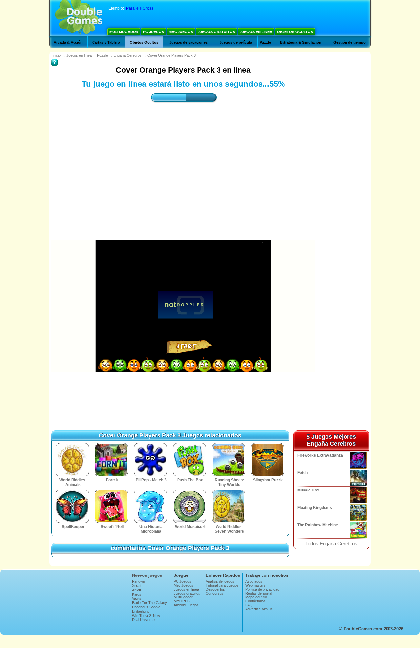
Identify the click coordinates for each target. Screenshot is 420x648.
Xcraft (136, 586)
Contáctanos (255, 601)
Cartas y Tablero (106, 42)
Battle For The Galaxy (149, 603)
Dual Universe (143, 620)
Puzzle (265, 42)
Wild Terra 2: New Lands (146, 617)
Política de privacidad (262, 589)
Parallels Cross (139, 8)
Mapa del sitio (256, 597)
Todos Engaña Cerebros (331, 543)
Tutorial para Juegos (222, 585)
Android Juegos (186, 605)
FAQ (249, 605)
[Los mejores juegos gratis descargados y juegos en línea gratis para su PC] (78, 18)
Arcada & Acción (68, 42)
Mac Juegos (181, 32)
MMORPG (182, 601)
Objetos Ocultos (295, 32)
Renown (138, 581)
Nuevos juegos (147, 575)
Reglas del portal (258, 593)
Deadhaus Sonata (146, 607)
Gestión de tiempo (349, 42)
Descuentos (215, 589)
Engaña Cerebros (128, 55)
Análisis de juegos (220, 581)
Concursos (214, 593)
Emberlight (140, 611)
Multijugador (123, 32)
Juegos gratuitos (216, 32)
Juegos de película (236, 42)
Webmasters (255, 585)
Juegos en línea (256, 32)
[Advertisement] (183, 166)
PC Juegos (153, 32)
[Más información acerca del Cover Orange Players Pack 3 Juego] (54, 57)
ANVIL (137, 590)
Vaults (136, 598)
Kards (136, 594)
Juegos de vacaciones (188, 42)
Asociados (253, 581)
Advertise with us (259, 609)
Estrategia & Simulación (300, 42)
